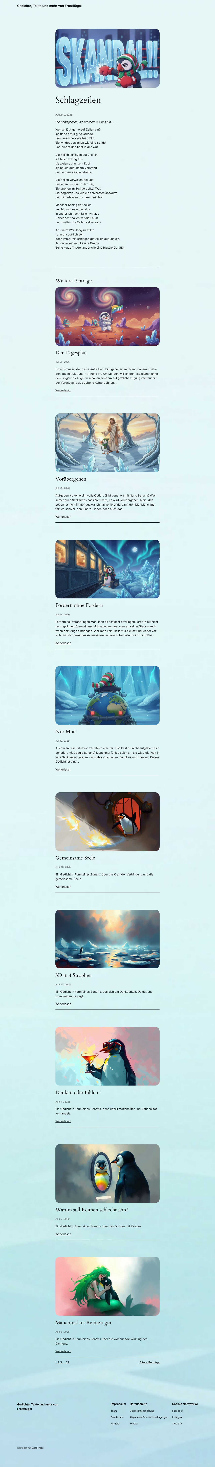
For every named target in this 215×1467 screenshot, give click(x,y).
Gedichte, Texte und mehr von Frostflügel (49, 6)
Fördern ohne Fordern (79, 605)
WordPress (38, 1447)
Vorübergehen (70, 479)
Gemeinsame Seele (75, 858)
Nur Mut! (65, 732)
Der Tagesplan (71, 353)
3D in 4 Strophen (73, 976)
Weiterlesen (63, 390)
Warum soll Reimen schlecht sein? (91, 1210)
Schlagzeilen (78, 100)
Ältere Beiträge (149, 1362)
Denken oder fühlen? (77, 1093)
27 (67, 1362)
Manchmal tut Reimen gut (83, 1323)
